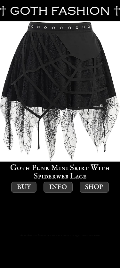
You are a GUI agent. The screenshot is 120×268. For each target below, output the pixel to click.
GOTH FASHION (60, 10)
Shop (94, 187)
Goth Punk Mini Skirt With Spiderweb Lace (60, 172)
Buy (24, 187)
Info (58, 187)
